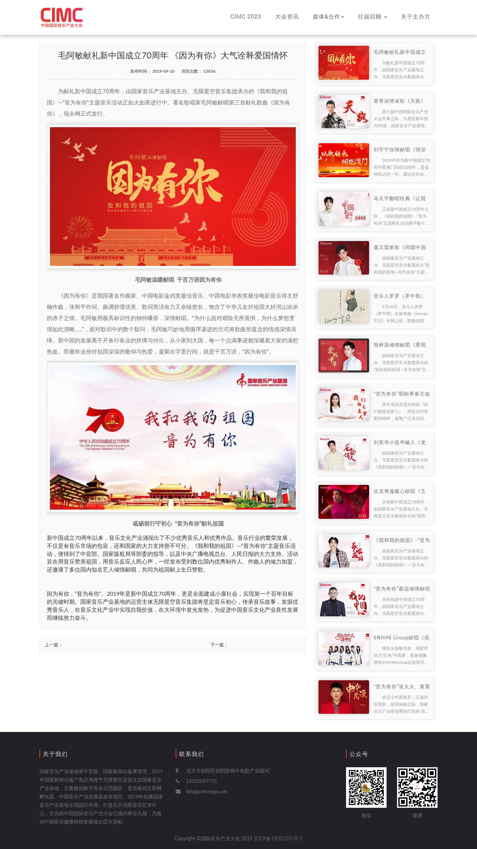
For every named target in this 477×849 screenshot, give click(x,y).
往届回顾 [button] (370, 16)
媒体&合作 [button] (326, 16)
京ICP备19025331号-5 (278, 838)
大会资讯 (287, 16)
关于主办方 (416, 16)
